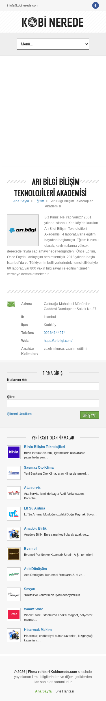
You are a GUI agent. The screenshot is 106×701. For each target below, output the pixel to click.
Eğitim (39, 201)
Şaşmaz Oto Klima (39, 468)
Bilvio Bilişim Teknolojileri (44, 447)
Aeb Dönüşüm (35, 569)
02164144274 (55, 333)
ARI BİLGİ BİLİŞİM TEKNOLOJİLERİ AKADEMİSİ (50, 187)
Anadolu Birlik (35, 529)
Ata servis (32, 488)
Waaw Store (33, 609)
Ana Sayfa (21, 201)
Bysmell (30, 549)
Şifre (11, 397)
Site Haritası (64, 691)
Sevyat (29, 589)
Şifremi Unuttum (19, 414)
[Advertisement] (53, 111)
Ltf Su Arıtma (34, 508)
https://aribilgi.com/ (58, 341)
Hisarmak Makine (38, 630)
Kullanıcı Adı (17, 380)
